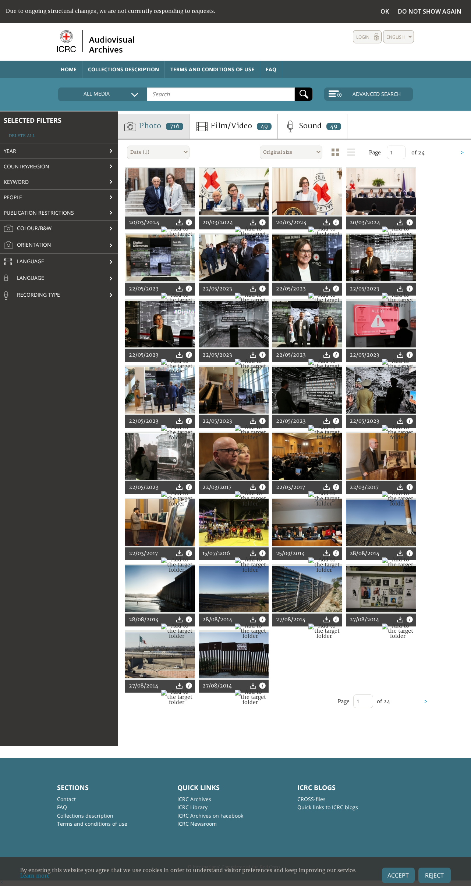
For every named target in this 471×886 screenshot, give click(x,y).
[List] (351, 152)
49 (264, 126)
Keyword (16, 181)
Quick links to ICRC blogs (327, 807)
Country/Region (26, 166)
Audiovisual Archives (112, 44)
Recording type (37, 294)
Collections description (123, 69)
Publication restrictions (39, 212)
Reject (434, 875)
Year (10, 150)
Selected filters (32, 120)
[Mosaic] (335, 152)
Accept (398, 875)
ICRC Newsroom (197, 823)
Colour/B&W (33, 228)
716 (175, 126)
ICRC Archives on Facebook (210, 815)
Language (29, 261)
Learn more (35, 876)
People (13, 197)
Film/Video (238, 126)
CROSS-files (311, 799)
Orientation (33, 244)
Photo (158, 126)
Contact (66, 799)
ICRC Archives (194, 799)
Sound (317, 126)
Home (69, 69)
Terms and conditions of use (212, 69)
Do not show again (429, 11)
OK (384, 11)
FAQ (271, 69)
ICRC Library (192, 807)
